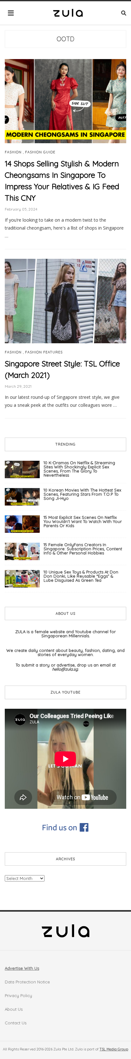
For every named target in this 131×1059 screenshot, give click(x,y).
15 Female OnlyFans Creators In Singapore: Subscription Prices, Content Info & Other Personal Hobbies (83, 548)
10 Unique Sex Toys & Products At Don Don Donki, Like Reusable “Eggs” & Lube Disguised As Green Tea (81, 576)
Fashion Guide (40, 152)
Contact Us (15, 1022)
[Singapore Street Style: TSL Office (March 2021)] (65, 300)
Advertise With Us (22, 968)
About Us (14, 1009)
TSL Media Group (114, 1049)
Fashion (13, 152)
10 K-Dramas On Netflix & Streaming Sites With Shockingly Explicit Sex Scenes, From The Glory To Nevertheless (79, 469)
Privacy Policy (18, 995)
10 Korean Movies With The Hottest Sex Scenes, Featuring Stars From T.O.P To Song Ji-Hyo (82, 494)
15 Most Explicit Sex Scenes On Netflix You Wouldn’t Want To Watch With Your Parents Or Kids (83, 521)
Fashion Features (44, 352)
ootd (65, 39)
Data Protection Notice (27, 981)
